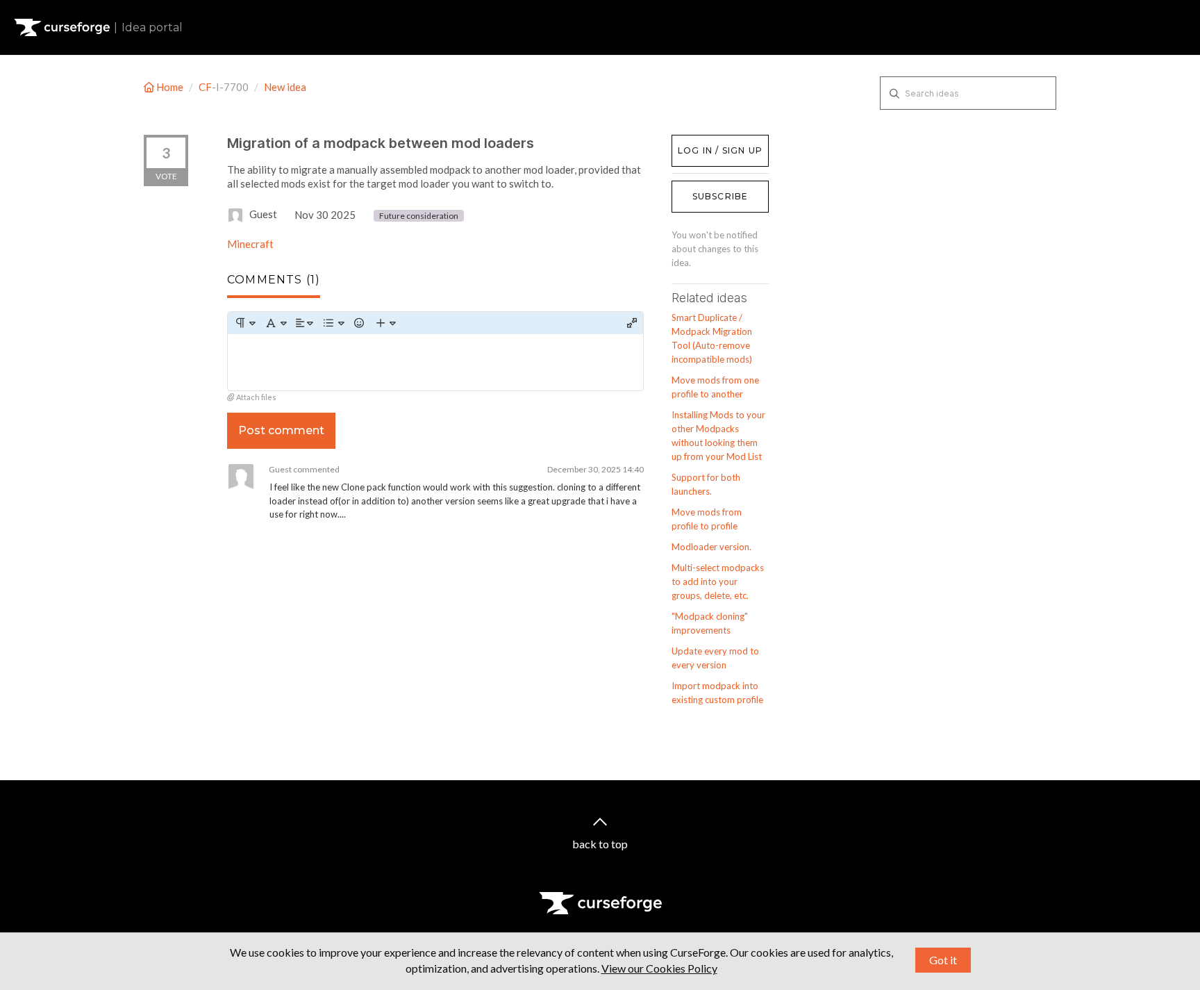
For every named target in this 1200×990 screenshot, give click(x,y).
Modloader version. (711, 546)
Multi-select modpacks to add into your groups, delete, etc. (718, 581)
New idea (285, 87)
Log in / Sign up (707, 141)
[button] (245, 323)
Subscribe (720, 196)
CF (205, 87)
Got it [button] (943, 959)
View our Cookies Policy (659, 968)
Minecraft (250, 244)
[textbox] (435, 362)
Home (169, 87)
